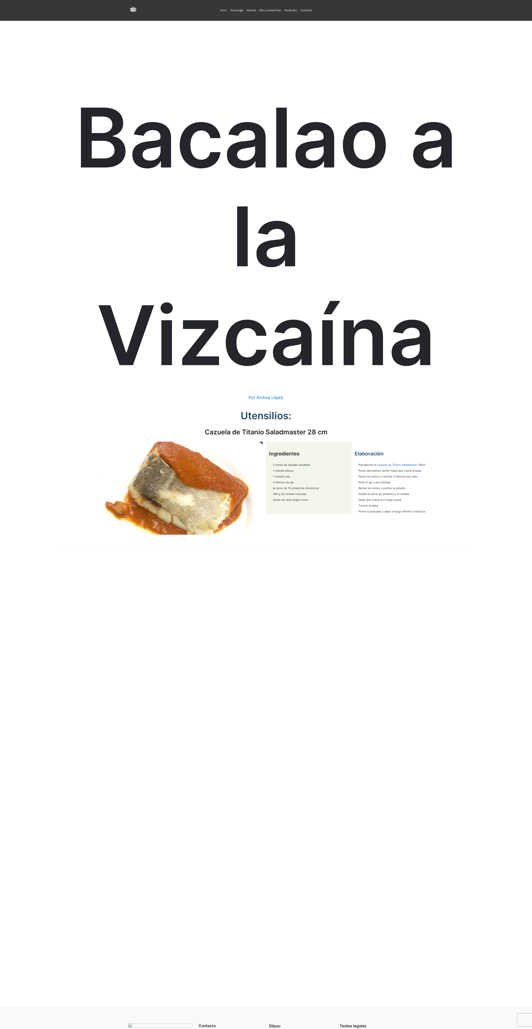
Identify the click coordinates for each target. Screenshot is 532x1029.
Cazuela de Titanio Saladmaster (397, 464)
